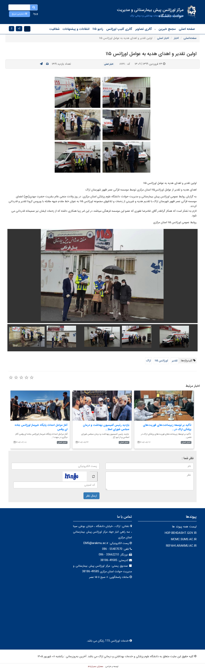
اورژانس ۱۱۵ (161, 360)
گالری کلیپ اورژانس (119, 28)
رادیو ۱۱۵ (97, 28)
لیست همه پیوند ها (184, 526)
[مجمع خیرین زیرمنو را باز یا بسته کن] (155, 29)
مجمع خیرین (167, 28)
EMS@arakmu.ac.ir (95, 543)
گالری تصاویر (143, 28)
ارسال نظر (91, 496)
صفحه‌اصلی (190, 38)
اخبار (176, 38)
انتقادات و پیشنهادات (76, 28)
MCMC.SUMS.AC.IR (184, 539)
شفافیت (54, 28)
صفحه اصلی (187, 28)
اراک (148, 360)
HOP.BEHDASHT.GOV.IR (181, 533)
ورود (35, 13)
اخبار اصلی (163, 38)
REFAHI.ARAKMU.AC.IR (181, 545)
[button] (19, 14)
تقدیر (175, 360)
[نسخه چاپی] (47, 64)
